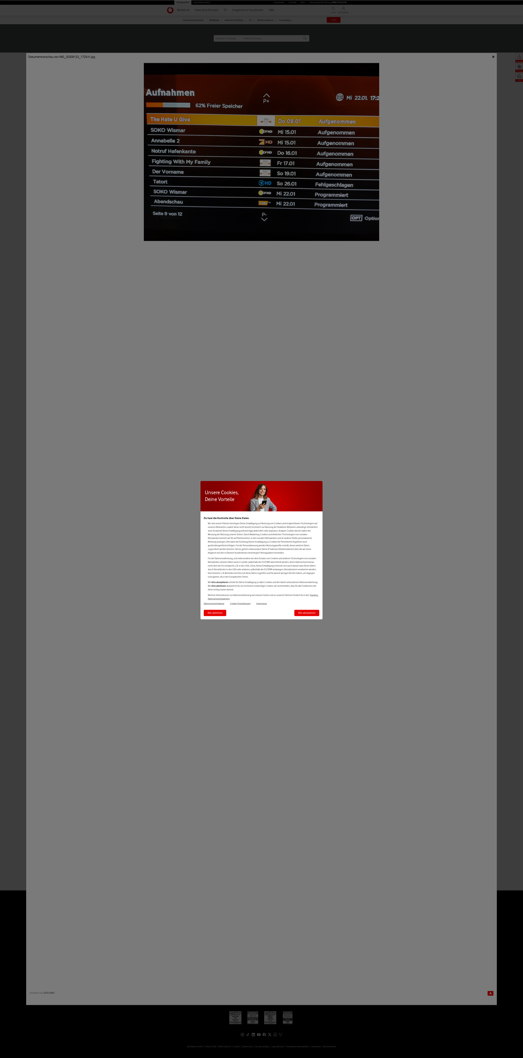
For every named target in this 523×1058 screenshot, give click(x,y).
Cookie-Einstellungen (240, 603)
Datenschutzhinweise (214, 603)
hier (251, 530)
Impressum (261, 603)
